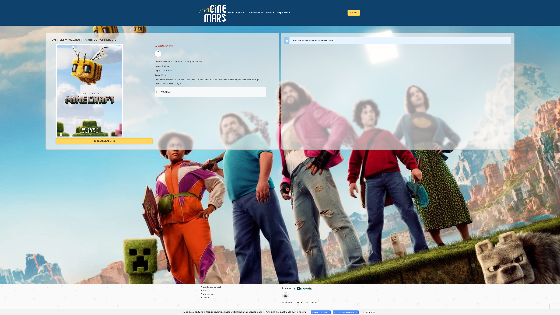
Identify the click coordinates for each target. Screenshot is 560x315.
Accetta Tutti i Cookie (320, 312)
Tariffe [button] (269, 13)
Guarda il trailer (105, 141)
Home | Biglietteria (237, 13)
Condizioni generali (211, 287)
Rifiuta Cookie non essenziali (345, 312)
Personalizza (368, 312)
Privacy (206, 290)
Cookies (206, 297)
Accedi (353, 13)
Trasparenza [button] (282, 13)
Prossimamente (256, 13)
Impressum (208, 294)
